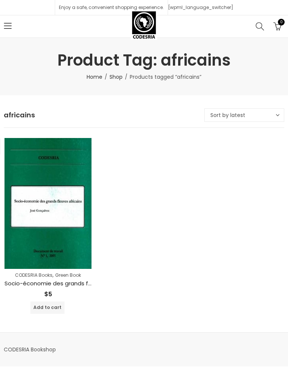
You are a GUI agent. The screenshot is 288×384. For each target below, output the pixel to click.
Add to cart (47, 307)
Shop (116, 77)
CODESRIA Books (33, 275)
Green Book (68, 275)
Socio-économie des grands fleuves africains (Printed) (81, 283)
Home (94, 77)
